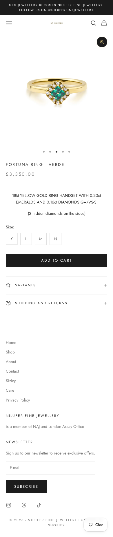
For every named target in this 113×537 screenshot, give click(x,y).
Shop (10, 352)
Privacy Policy (18, 400)
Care (10, 390)
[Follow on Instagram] (9, 505)
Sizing (11, 381)
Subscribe (26, 486)
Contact (12, 371)
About (11, 361)
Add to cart (56, 260)
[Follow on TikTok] (39, 505)
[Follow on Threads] (24, 505)
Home (11, 342)
